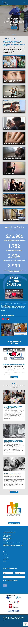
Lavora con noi (6, 555)
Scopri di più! (14, 30)
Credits (4, 561)
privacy (16, 580)
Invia (5, 585)
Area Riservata (6, 559)
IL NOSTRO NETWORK (14, 523)
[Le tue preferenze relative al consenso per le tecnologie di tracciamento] (25, 625)
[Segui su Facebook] (6, 319)
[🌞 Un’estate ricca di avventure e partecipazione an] (7, 329)
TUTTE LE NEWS (14, 491)
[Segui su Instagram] (3, 319)
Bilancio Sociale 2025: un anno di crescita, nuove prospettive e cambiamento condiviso (13, 441)
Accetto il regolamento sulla (11, 580)
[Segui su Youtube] (8, 319)
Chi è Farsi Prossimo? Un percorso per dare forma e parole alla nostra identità (13, 407)
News (11, 408)
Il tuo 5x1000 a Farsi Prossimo (14, 18)
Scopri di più (14, 377)
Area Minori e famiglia (14, 476)
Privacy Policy (6, 557)
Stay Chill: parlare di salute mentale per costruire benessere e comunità (12, 474)
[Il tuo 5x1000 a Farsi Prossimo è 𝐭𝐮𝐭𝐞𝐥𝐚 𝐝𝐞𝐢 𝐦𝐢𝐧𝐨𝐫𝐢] (20, 329)
